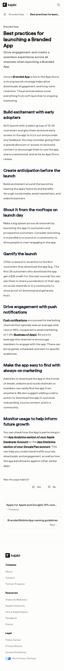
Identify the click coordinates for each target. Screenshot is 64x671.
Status (9, 624)
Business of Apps (25, 334)
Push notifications (15, 320)
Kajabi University (15, 605)
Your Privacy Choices (24, 658)
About (9, 571)
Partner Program (15, 584)
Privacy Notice (13, 646)
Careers (10, 577)
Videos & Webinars (16, 599)
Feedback (11, 618)
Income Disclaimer (16, 652)
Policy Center (13, 640)
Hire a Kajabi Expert (16, 612)
